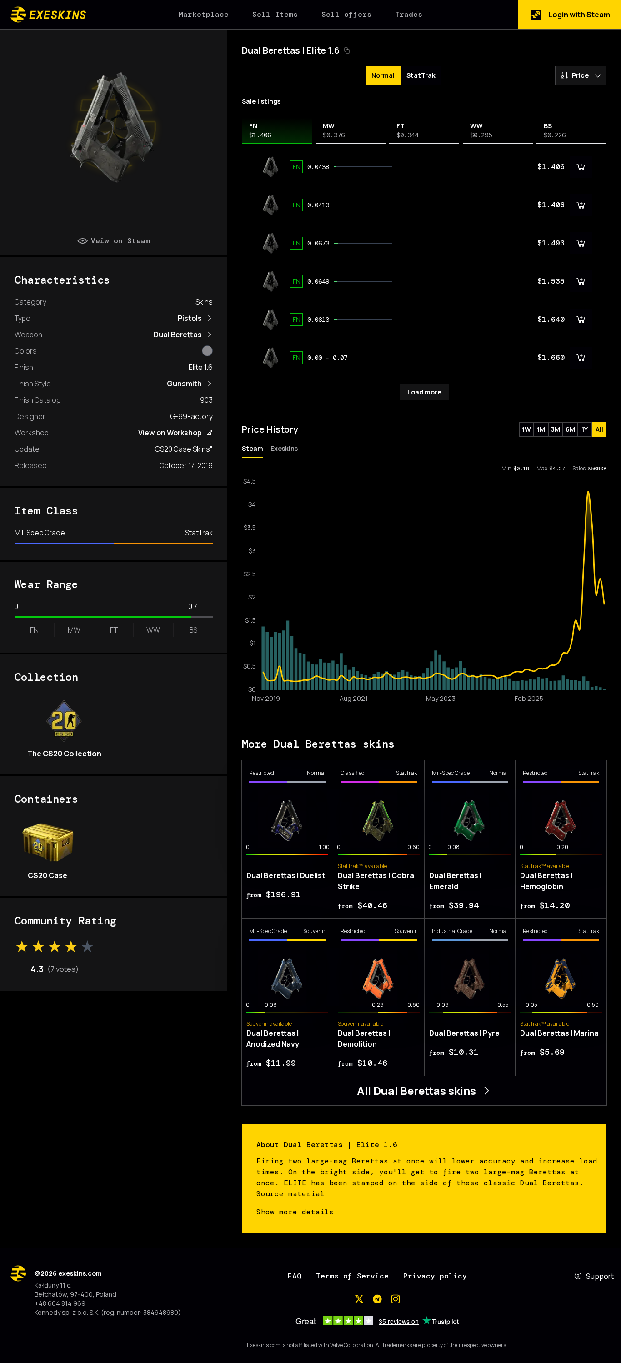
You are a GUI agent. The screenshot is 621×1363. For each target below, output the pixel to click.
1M (541, 429)
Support (600, 1276)
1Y (584, 429)
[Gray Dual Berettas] (207, 350)
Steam (252, 448)
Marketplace (204, 14)
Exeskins (284, 448)
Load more (424, 392)
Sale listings (261, 101)
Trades (408, 14)
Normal (383, 75)
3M (555, 429)
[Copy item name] (346, 50)
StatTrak (421, 75)
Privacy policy (435, 1276)
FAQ (294, 1276)
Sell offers (346, 14)
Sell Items (275, 14)
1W (526, 429)
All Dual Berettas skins (416, 1090)
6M (570, 429)
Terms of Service (352, 1276)
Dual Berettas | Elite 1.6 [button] (291, 50)
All (599, 429)
